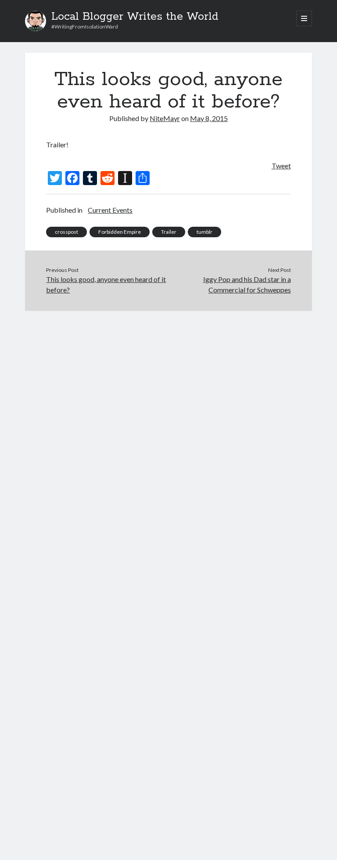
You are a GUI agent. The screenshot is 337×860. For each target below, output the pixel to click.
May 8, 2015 (209, 118)
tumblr (204, 231)
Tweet (281, 165)
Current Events (110, 210)
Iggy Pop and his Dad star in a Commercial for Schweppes (247, 284)
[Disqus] (168, 420)
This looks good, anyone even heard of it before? (106, 284)
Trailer (168, 231)
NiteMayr (165, 118)
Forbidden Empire (119, 231)
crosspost (66, 231)
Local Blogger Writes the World (135, 17)
